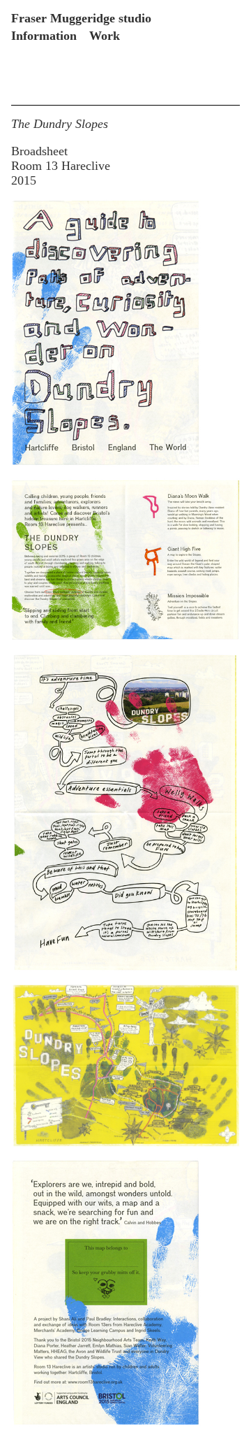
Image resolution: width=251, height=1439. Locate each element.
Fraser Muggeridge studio (81, 18)
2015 (23, 180)
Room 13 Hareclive (60, 166)
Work (104, 36)
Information (44, 36)
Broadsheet (39, 151)
